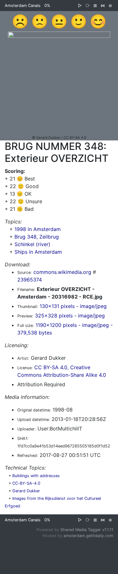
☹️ (20, 21)
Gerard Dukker (26, 490)
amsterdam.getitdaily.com (88, 535)
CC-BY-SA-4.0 (26, 483)
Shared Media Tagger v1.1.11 (86, 529)
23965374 (29, 279)
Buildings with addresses (36, 475)
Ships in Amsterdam (38, 252)
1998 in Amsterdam (37, 229)
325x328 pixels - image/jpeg (70, 315)
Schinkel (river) (32, 244)
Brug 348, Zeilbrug (36, 237)
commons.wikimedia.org (62, 272)
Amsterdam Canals (23, 5)
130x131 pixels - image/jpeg (73, 306)
